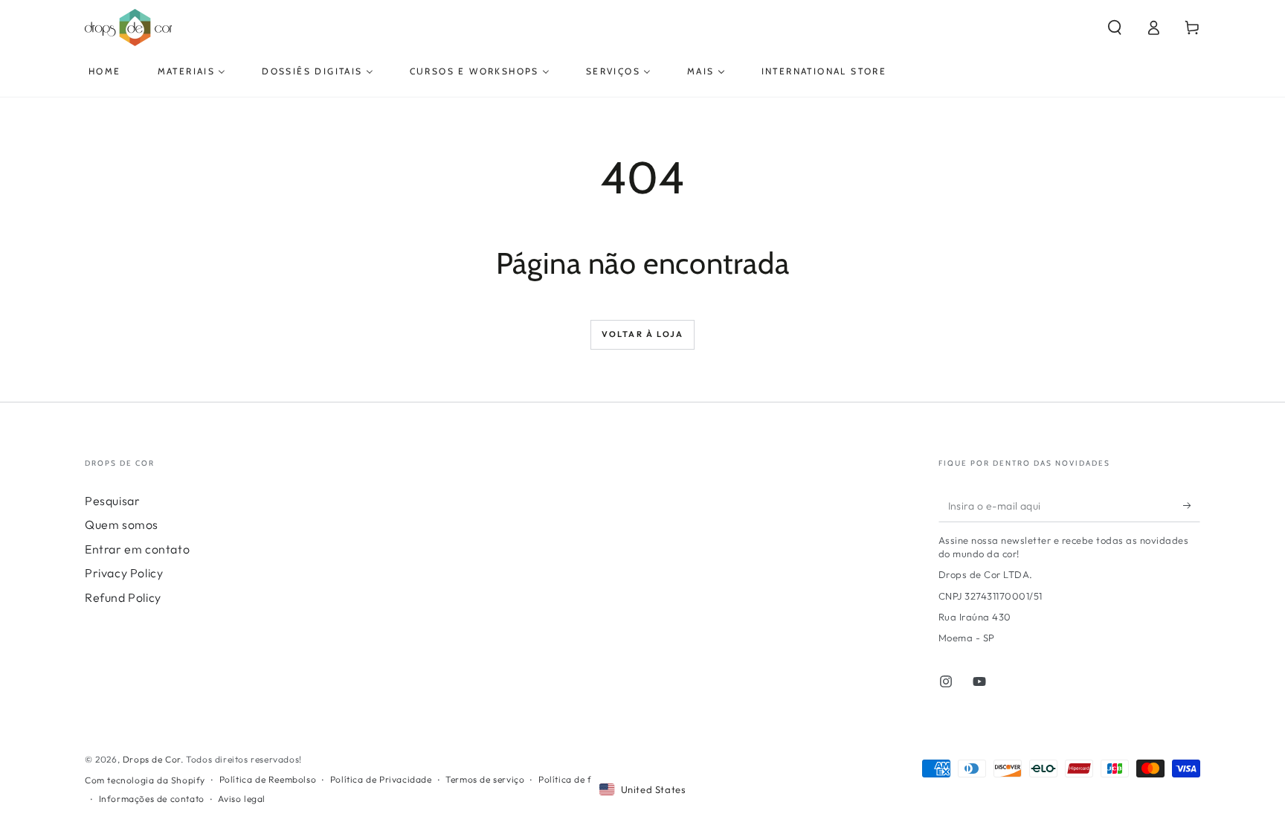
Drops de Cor (152, 759)
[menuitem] (105, 71)
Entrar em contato (137, 549)
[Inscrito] (1191, 505)
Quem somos (121, 524)
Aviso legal (241, 798)
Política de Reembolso (268, 779)
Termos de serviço (484, 779)
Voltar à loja (643, 334)
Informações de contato (151, 798)
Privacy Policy (124, 572)
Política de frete (573, 779)
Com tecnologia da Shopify (145, 780)
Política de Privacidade (381, 779)
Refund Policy (123, 597)
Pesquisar (112, 500)
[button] (1114, 27)
